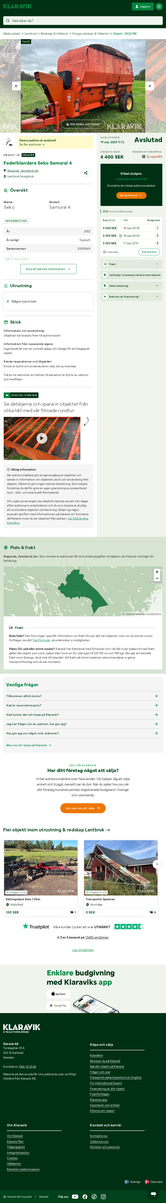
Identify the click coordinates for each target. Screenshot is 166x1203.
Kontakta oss (98, 1136)
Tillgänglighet (16, 1147)
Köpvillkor (96, 1055)
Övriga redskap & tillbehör (90, 33)
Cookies (12, 1158)
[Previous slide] (16, 86)
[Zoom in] (157, 572)
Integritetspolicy (18, 1152)
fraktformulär (41, 640)
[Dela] (85, 172)
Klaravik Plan (15, 1141)
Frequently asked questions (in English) (116, 1077)
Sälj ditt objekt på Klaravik (107, 1066)
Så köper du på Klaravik (105, 1061)
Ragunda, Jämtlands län (23, 170)
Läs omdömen (83, 950)
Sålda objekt (12, 33)
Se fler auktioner (30, 144)
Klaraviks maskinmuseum (23, 1169)
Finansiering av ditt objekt (107, 1088)
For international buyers (106, 1083)
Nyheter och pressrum (105, 1147)
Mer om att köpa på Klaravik (26, 745)
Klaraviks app (98, 1099)
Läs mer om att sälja (80, 808)
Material (43, 1196)
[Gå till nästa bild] (157, 864)
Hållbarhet (14, 1163)
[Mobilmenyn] (159, 6)
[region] (83, 591)
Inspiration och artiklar (105, 1105)
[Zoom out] (157, 578)
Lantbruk (30, 33)
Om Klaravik (15, 1136)
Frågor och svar (100, 1072)
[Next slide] (149, 86)
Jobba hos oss (99, 1141)
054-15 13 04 (27, 1066)
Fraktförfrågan (100, 1094)
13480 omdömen (97, 937)
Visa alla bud (149, 251)
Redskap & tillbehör (55, 33)
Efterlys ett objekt (102, 1110)
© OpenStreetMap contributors (141, 614)
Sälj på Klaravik (129, 195)
